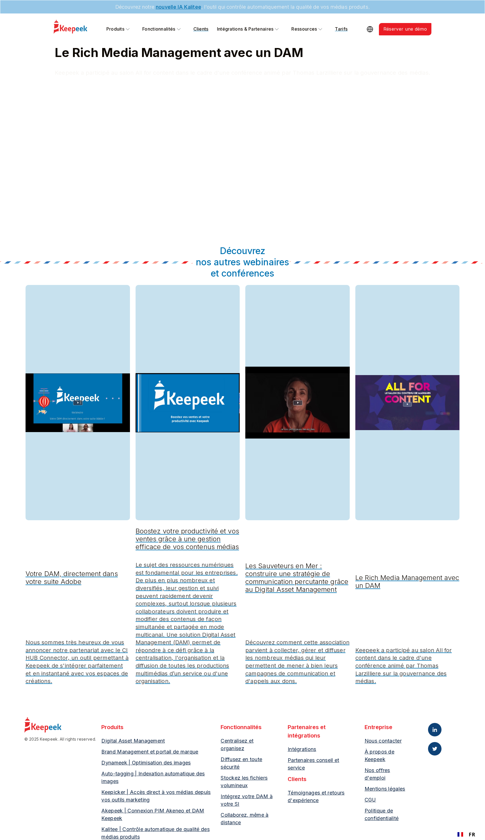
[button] (119, 29)
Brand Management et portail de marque (149, 752)
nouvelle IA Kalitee (179, 7)
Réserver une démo (405, 29)
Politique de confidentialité (382, 814)
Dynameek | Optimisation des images (146, 763)
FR (472, 834)
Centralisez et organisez (237, 744)
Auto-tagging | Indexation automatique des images (153, 777)
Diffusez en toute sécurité (241, 763)
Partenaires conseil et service (313, 764)
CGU (370, 800)
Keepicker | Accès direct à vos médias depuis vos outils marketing (156, 796)
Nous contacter (383, 741)
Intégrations (302, 749)
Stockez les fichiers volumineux (244, 781)
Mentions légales (385, 789)
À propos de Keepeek (379, 755)
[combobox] (466, 834)
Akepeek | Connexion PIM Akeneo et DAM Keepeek (152, 814)
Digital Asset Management (133, 741)
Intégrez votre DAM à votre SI (247, 800)
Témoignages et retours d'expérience (316, 796)
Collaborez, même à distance (244, 818)
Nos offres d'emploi (377, 774)
